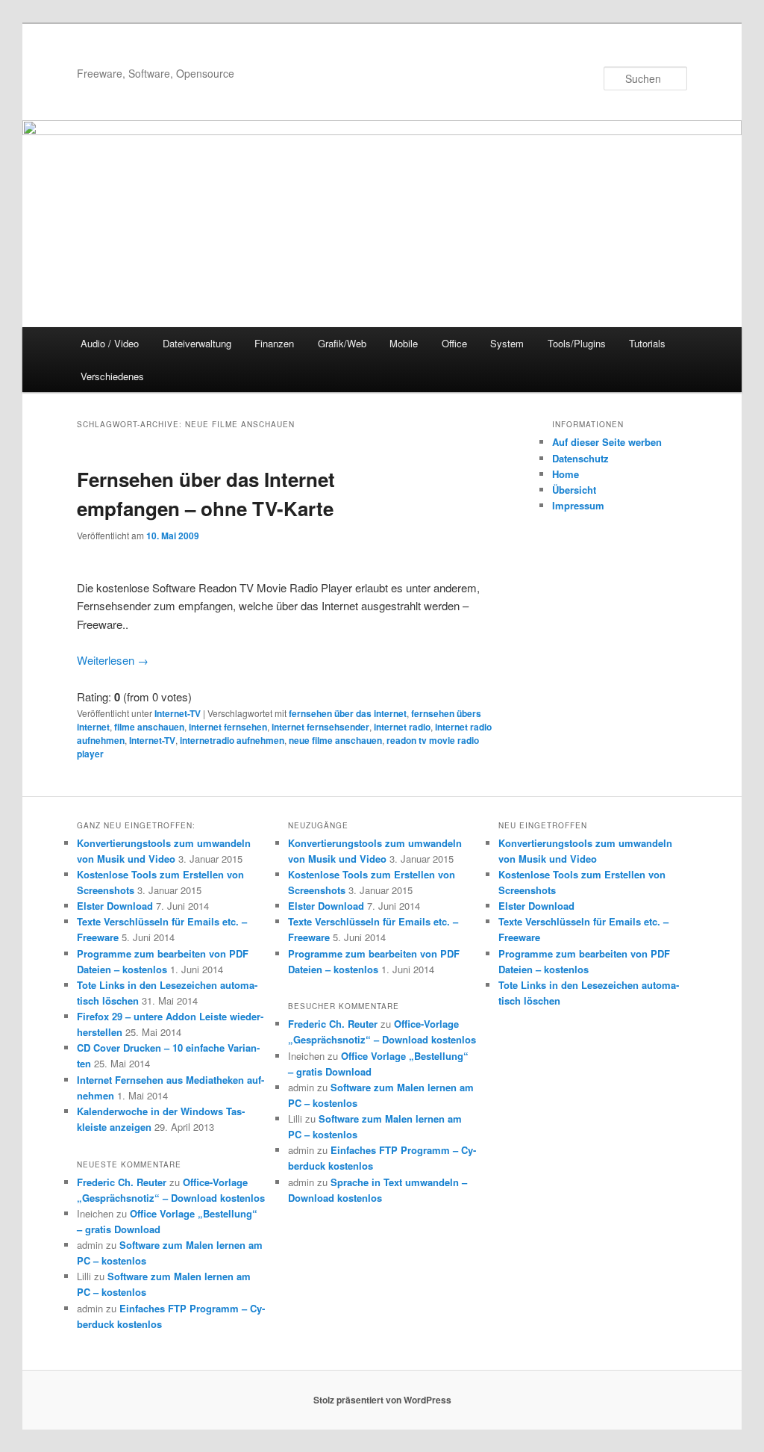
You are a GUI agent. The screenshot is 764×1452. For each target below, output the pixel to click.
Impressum (578, 505)
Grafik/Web (342, 343)
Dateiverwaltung (197, 343)
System (507, 343)
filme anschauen (149, 726)
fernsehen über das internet (348, 713)
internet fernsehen (228, 726)
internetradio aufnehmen (232, 740)
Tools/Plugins (577, 343)
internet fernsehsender (320, 726)
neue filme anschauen (335, 740)
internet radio (402, 726)
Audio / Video (110, 343)
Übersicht (574, 490)
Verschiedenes (112, 376)
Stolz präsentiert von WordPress (382, 1399)
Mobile (403, 343)
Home (565, 474)
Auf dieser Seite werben (607, 442)
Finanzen (274, 343)
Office (454, 343)
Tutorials (647, 343)
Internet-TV (177, 713)
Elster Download (115, 906)
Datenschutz (580, 458)
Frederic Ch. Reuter (121, 1182)
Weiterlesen (112, 660)
